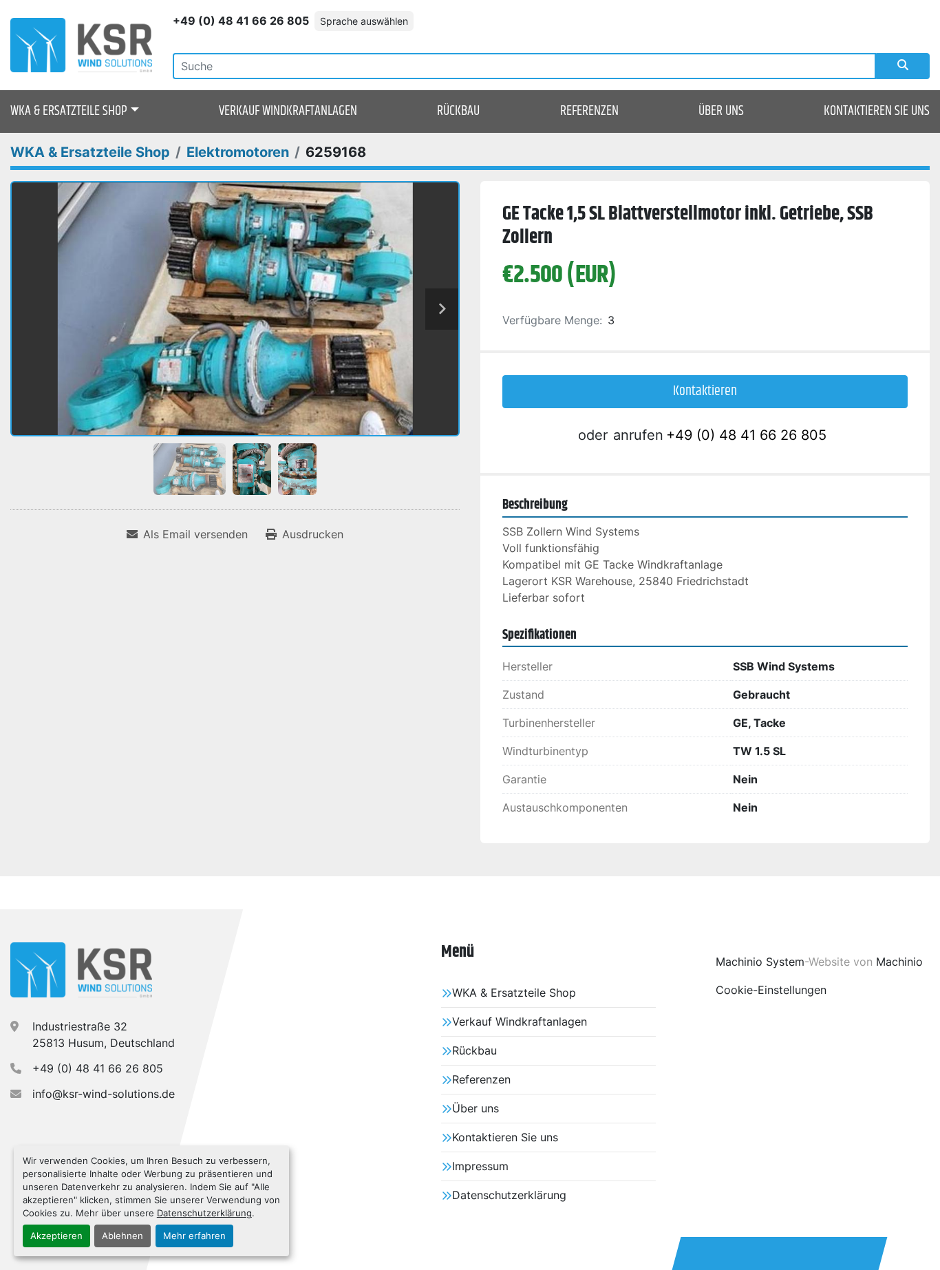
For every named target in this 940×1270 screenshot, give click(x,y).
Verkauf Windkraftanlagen (288, 111)
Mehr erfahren (194, 1236)
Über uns (721, 111)
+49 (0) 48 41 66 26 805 (241, 21)
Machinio (899, 962)
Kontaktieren (705, 391)
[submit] (903, 66)
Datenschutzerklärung (204, 1213)
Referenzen (589, 111)
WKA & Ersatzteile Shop (68, 111)
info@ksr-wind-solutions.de (103, 1094)
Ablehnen (122, 1236)
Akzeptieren (56, 1236)
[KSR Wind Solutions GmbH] (81, 969)
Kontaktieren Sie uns (877, 111)
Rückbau (458, 111)
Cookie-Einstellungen (771, 990)
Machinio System (760, 962)
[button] (74, 111)
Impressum (480, 1166)
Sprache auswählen (364, 21)
